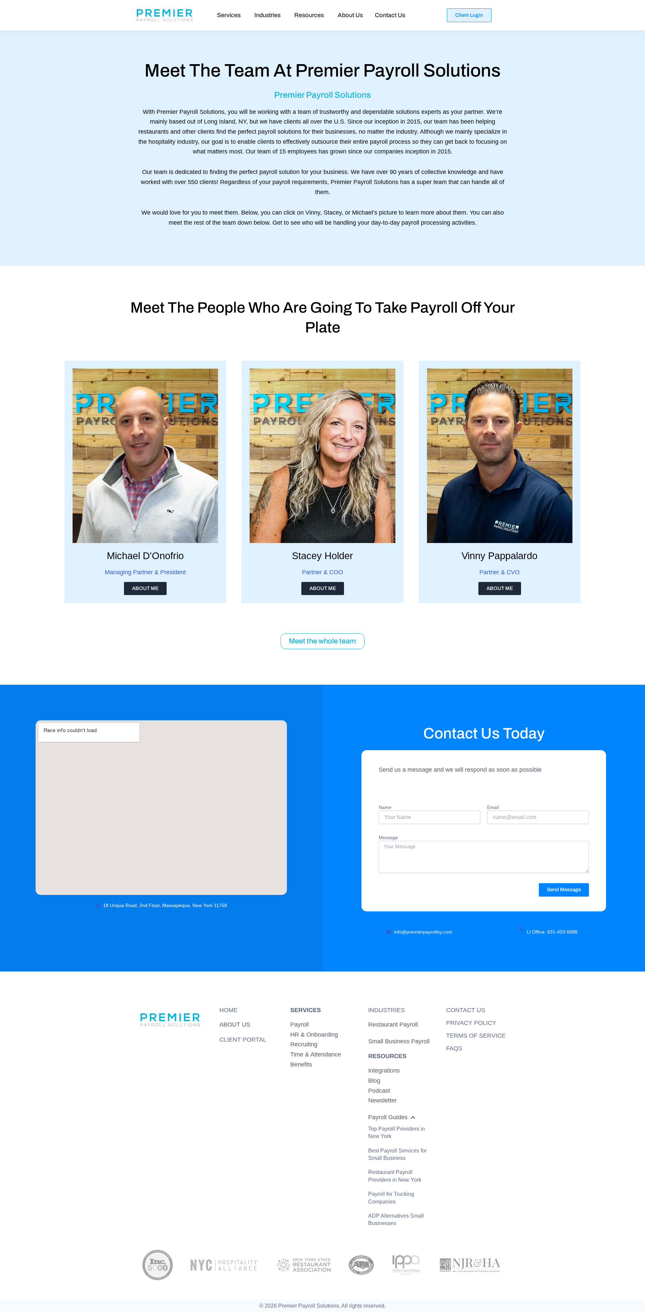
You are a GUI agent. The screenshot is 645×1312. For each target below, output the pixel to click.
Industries (386, 1010)
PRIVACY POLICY (471, 1023)
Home (228, 1010)
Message (388, 837)
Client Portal (242, 1039)
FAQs (454, 1048)
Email (493, 807)
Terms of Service (476, 1035)
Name (385, 807)
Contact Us (465, 1010)
